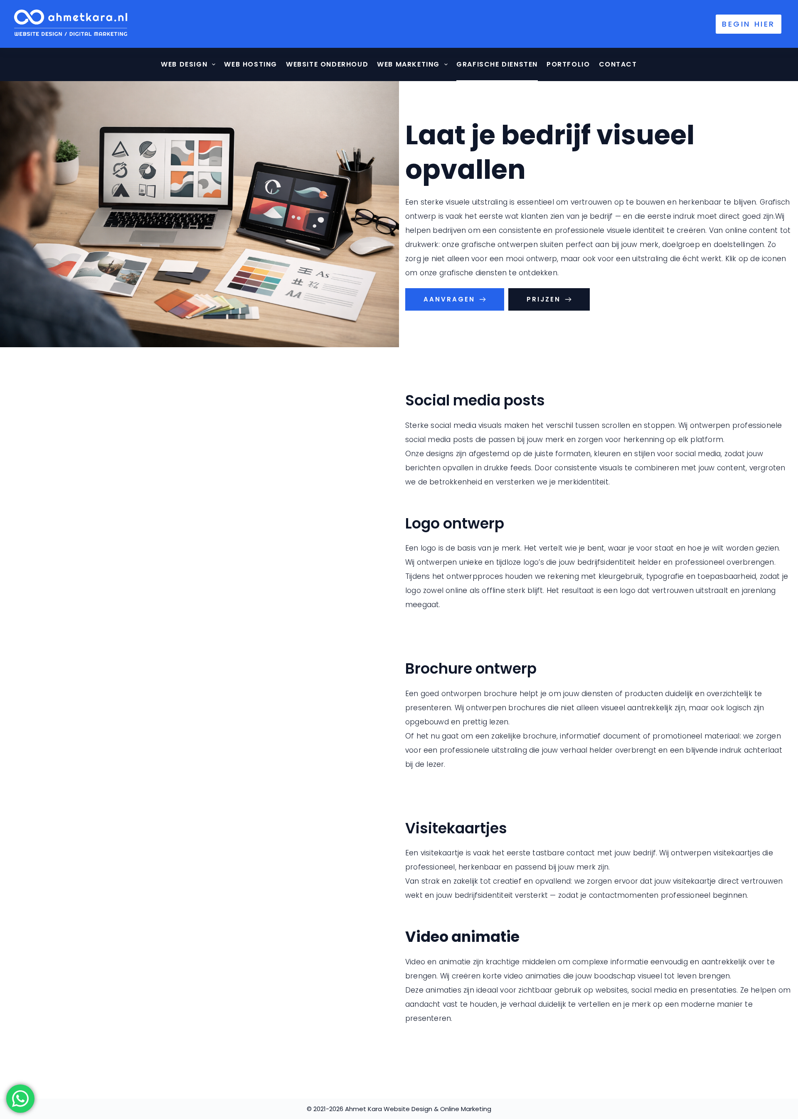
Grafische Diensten (497, 64)
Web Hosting (250, 64)
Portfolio (568, 64)
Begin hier (748, 24)
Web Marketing (408, 64)
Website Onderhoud (327, 64)
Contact (618, 64)
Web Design (184, 64)
